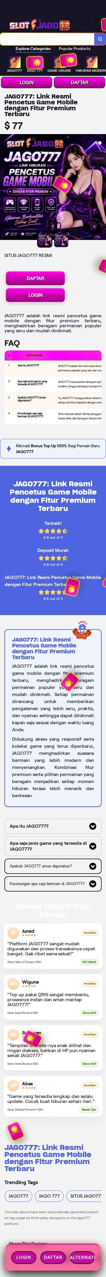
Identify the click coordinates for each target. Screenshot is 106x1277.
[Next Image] (101, 188)
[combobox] (47, 39)
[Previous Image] (4, 188)
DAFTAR (79, 82)
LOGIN (27, 82)
